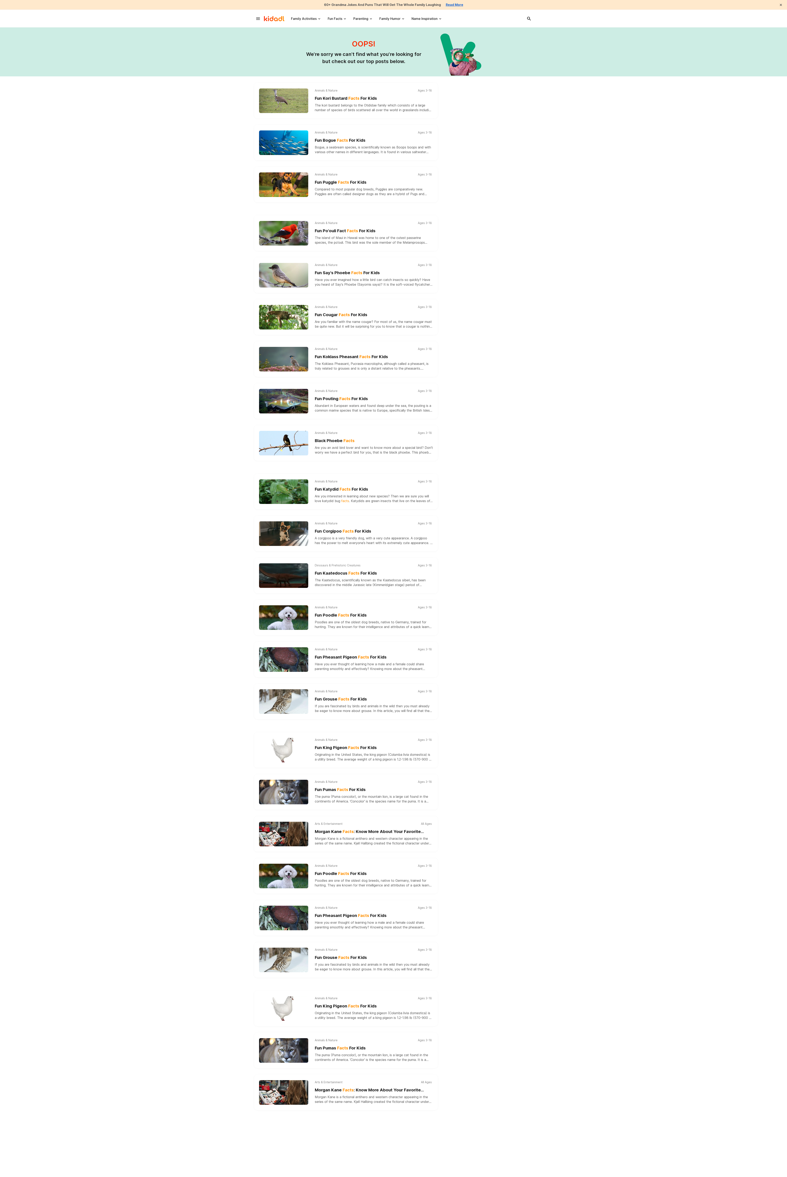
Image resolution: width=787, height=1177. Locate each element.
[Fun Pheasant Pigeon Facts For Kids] (283, 659)
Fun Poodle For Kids (341, 615)
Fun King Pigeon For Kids (346, 747)
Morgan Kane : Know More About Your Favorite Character (368, 832)
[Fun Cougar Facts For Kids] (283, 317)
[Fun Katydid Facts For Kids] (283, 491)
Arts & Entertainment (328, 823)
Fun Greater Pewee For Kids (349, 1173)
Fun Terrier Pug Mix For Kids (349, 1131)
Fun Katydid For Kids (341, 489)
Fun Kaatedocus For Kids (346, 573)
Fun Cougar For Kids (341, 314)
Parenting (360, 19)
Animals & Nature (326, 90)
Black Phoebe (335, 440)
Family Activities (304, 19)
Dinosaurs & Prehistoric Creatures (338, 565)
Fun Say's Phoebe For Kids (347, 272)
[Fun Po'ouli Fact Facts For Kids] (283, 233)
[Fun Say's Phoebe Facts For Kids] (283, 275)
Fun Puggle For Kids (340, 182)
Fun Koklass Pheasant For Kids (351, 356)
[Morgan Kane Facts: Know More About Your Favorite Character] (283, 834)
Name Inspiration (425, 19)
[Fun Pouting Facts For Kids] (283, 401)
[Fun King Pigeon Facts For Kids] (283, 750)
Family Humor (389, 19)
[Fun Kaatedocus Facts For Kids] (283, 575)
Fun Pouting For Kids (341, 398)
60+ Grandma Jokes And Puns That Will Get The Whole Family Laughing (382, 5)
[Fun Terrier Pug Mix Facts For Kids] (283, 1134)
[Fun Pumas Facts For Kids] (283, 792)
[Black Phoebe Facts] (283, 443)
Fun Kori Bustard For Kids (346, 98)
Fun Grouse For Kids (341, 699)
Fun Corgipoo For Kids (343, 531)
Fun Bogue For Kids (340, 140)
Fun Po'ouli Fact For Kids (345, 230)
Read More (454, 5)
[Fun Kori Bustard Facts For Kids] (283, 100)
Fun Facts (335, 19)
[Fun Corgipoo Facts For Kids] (283, 533)
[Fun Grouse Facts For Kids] (283, 701)
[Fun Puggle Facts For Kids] (283, 184)
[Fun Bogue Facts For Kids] (283, 142)
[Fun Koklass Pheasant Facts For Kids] (283, 359)
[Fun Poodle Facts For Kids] (283, 617)
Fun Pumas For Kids (340, 789)
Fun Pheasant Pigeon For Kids (351, 657)
